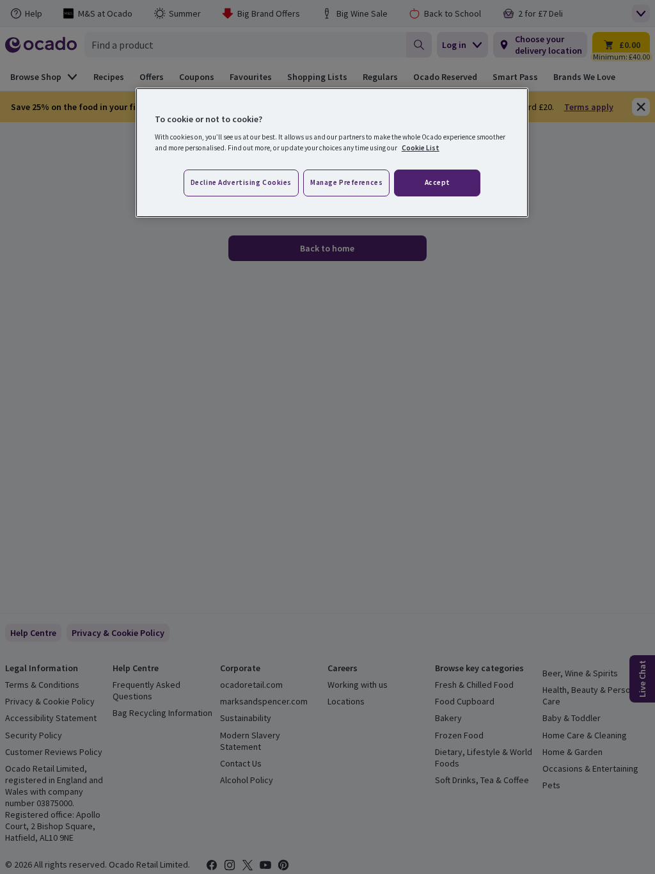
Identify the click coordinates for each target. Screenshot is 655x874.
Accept (437, 182)
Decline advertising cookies (241, 182)
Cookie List (420, 147)
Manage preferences (346, 182)
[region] (332, 153)
